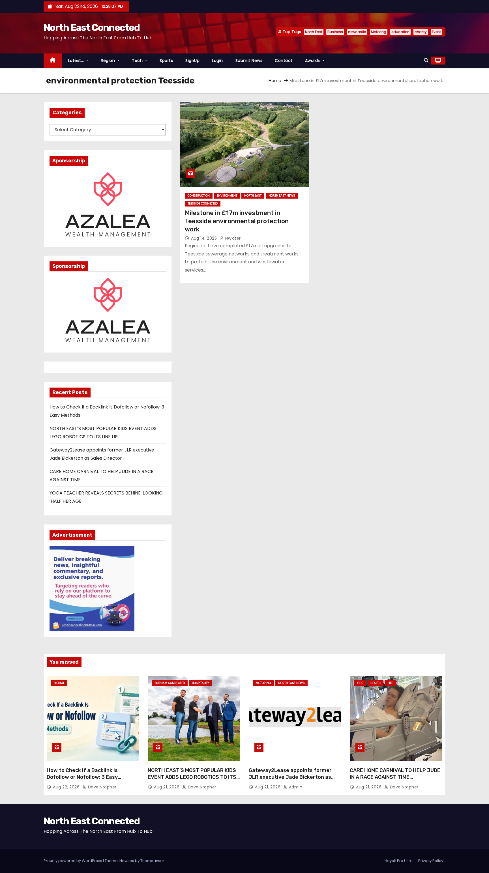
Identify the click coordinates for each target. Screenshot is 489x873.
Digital (59, 683)
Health (375, 683)
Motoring (378, 31)
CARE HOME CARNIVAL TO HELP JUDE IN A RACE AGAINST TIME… (395, 773)
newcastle (357, 31)
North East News (282, 195)
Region (108, 60)
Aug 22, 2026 (67, 787)
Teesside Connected (203, 203)
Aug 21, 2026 (167, 787)
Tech (138, 60)
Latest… (76, 60)
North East (313, 31)
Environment (227, 195)
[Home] (53, 60)
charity (421, 31)
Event (436, 31)
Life (390, 683)
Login (217, 60)
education (400, 31)
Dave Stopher (102, 787)
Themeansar (152, 860)
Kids (360, 683)
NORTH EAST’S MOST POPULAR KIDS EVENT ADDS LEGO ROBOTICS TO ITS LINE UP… (192, 777)
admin (295, 787)
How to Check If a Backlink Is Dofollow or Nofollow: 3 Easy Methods (82, 777)
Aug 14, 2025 (204, 238)
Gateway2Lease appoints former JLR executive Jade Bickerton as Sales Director (290, 777)
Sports (166, 60)
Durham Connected (170, 683)
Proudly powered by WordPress (73, 860)
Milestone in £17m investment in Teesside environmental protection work (237, 221)
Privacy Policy (430, 860)
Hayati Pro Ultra (399, 860)
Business (335, 31)
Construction (199, 195)
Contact (284, 60)
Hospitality (200, 683)
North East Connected (92, 27)
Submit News (249, 60)
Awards (313, 60)
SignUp (192, 60)
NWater (232, 238)
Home (275, 80)
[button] (426, 60)
